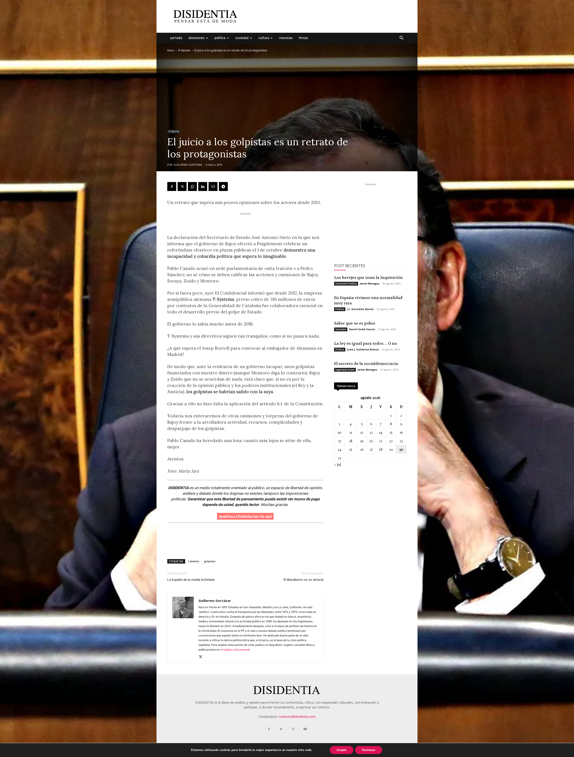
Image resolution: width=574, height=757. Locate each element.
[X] (182, 186)
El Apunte (184, 50)
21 (380, 440)
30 (401, 449)
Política (220, 38)
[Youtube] (305, 729)
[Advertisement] (325, 16)
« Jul (337, 464)
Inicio (170, 50)
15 (390, 432)
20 (371, 440)
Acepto (342, 750)
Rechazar (368, 750)
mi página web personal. (235, 649)
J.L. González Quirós (360, 309)
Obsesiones (196, 38)
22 (391, 440)
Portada (176, 38)
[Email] (213, 186)
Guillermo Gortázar (188, 164)
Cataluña (193, 561)
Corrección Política (346, 283)
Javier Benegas (369, 283)
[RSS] (280, 729)
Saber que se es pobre (354, 323)
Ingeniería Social (344, 369)
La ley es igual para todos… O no (365, 343)
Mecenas (286, 38)
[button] (401, 38)
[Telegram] (223, 186)
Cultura (264, 38)
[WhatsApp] (192, 186)
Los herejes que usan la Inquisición (368, 277)
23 (401, 440)
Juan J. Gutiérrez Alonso (363, 349)
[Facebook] (171, 186)
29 (391, 449)
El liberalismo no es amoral (303, 580)
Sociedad (241, 38)
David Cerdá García (362, 329)
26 (362, 449)
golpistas (209, 561)
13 (371, 432)
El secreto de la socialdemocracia (366, 363)
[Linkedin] (202, 186)
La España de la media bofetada (191, 580)
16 (401, 432)
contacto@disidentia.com (297, 716)
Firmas (303, 38)
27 (371, 449)
